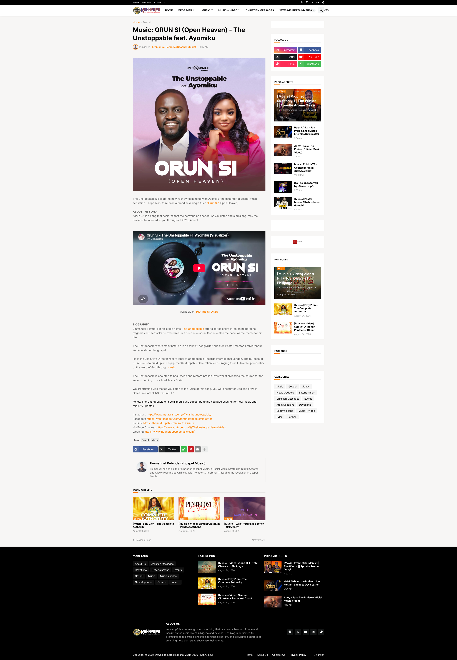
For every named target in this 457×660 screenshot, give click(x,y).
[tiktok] (321, 632)
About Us (146, 2)
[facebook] (323, 2)
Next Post (257, 539)
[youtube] (318, 2)
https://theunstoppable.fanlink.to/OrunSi (168, 423)
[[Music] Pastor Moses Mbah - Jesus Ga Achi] (283, 203)
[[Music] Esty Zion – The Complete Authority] (283, 309)
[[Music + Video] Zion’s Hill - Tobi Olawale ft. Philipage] (207, 567)
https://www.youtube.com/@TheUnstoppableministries (191, 427)
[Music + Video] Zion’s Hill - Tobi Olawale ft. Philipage (238, 564)
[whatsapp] (302, 2)
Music (206, 10)
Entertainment (307, 392)
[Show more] (205, 449)
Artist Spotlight (285, 404)
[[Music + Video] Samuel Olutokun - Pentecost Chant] (283, 327)
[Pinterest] (191, 449)
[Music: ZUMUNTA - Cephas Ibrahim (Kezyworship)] (283, 168)
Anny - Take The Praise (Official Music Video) (307, 149)
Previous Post (143, 539)
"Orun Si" (213, 203)
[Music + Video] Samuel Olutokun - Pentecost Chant (199, 525)
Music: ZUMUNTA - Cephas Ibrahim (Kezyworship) (305, 167)
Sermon (292, 416)
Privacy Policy (298, 654)
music (171, 367)
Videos (306, 386)
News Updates (285, 392)
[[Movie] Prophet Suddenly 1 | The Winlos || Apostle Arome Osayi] (273, 567)
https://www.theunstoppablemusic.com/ (169, 431)
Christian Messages (260, 10)
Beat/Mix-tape (285, 410)
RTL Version (317, 654)
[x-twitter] (312, 2)
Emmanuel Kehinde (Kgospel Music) (177, 463)
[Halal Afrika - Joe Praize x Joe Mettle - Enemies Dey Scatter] (283, 132)
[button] (313, 10)
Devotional (305, 404)
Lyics (279, 416)
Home (136, 2)
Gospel (146, 22)
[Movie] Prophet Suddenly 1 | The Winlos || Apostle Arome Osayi (301, 566)
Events (308, 398)
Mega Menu (186, 10)
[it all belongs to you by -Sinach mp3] (283, 187)
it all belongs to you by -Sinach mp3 (306, 184)
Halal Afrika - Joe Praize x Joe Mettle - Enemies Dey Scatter (306, 130)
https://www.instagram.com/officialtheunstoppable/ (179, 414)
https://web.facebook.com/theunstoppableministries (179, 418)
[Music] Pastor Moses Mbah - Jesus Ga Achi (307, 202)
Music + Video (227, 10)
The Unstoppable (193, 328)
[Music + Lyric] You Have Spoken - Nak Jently (244, 525)
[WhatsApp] (184, 449)
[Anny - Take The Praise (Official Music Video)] (283, 150)
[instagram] (307, 2)
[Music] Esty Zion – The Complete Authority (153, 525)
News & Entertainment (294, 10)
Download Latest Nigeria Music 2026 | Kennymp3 (184, 654)
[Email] (198, 449)
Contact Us (159, 2)
